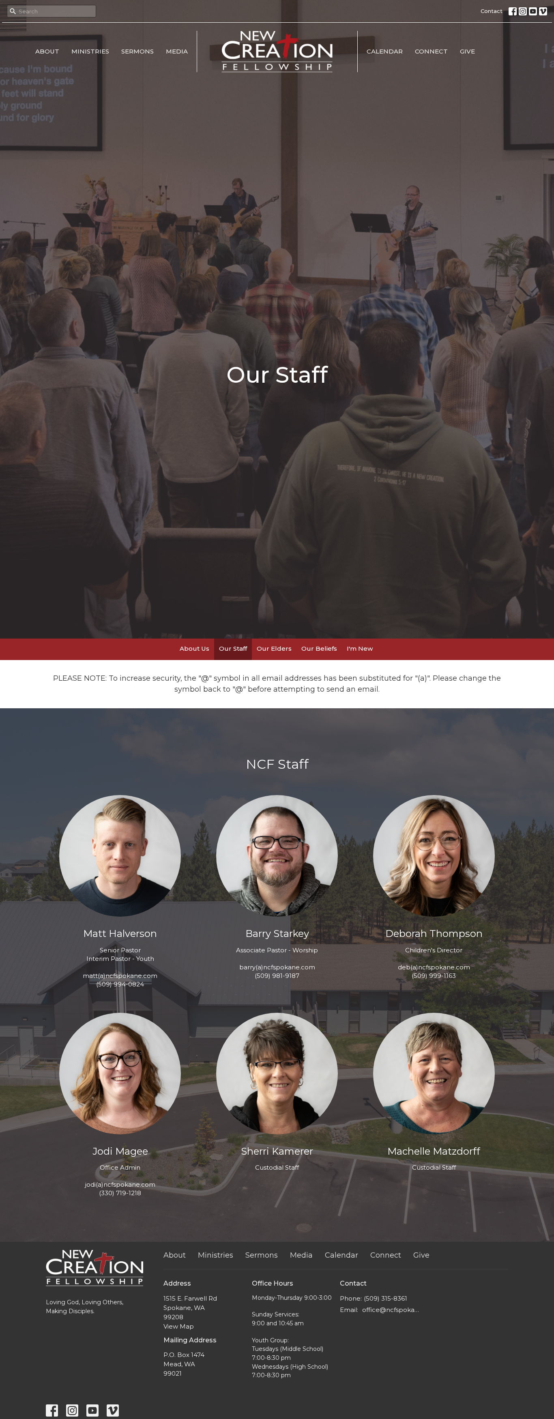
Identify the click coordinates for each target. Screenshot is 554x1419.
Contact (491, 11)
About (47, 51)
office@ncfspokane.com (391, 1310)
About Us (194, 648)
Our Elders (274, 648)
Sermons (137, 51)
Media (177, 51)
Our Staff (233, 648)
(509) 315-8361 (385, 1298)
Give (467, 51)
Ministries (90, 51)
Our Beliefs (319, 648)
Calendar (385, 51)
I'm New (360, 648)
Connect (431, 51)
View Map (178, 1326)
